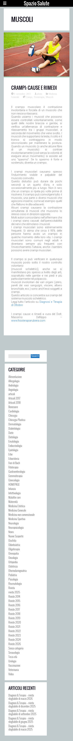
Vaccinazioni (14, 665)
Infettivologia (14, 493)
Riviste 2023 (14, 635)
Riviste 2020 (14, 622)
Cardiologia (13, 411)
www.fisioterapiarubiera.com (28, 320)
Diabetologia (14, 428)
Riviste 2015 (14, 601)
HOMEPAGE (14, 484)
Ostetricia (13, 566)
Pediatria (12, 575)
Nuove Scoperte (15, 536)
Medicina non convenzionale (21, 514)
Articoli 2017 (14, 398)
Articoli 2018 (14, 402)
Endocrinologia (15, 445)
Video (11, 674)
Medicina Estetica (16, 506)
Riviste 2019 (14, 618)
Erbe (10, 454)
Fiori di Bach (14, 463)
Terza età (12, 657)
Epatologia (13, 450)
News (11, 532)
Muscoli (49, 97)
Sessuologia (14, 652)
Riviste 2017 (14, 609)
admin (39, 94)
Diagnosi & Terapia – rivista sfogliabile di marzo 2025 (21, 727)
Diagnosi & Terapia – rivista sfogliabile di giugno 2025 (21, 720)
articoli (11, 394)
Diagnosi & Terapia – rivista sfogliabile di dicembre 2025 (22, 704)
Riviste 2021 (14, 626)
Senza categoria (15, 648)
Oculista (12, 540)
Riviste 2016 (14, 605)
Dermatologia (14, 424)
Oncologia (13, 558)
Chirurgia (12, 415)
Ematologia (13, 441)
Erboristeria (13, 458)
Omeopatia (13, 553)
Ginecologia (13, 480)
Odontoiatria (14, 545)
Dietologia (13, 437)
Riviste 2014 (14, 596)
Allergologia (13, 381)
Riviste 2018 (14, 614)
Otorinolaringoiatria (17, 570)
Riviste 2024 (14, 639)
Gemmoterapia (15, 476)
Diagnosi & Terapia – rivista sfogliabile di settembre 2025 (22, 712)
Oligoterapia (14, 549)
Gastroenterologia (16, 471)
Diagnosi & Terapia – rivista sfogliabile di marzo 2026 (21, 697)
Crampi (29, 97)
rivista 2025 (14, 592)
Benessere (13, 407)
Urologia (12, 661)
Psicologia (13, 579)
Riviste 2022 (14, 631)
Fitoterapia (13, 467)
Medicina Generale (17, 510)
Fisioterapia (39, 97)
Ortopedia (13, 562)
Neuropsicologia (16, 527)
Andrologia (13, 385)
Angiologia (13, 389)
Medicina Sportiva (16, 519)
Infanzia (12, 489)
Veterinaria (13, 670)
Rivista (11, 588)
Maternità (13, 501)
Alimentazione (15, 377)
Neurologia (13, 523)
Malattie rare (14, 497)
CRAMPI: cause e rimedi (34, 87)
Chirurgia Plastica (16, 420)
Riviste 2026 (14, 644)
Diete (10, 433)
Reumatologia (15, 583)
